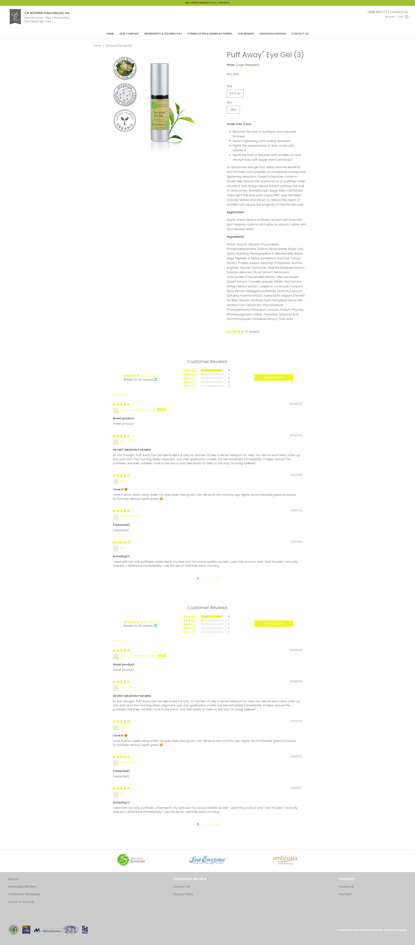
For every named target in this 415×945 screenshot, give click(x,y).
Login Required (247, 65)
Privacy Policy (183, 894)
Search (13, 879)
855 (233, 110)
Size (229, 86)
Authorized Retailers (22, 887)
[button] (236, 331)
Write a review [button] (273, 377)
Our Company (129, 34)
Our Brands (245, 34)
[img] (121, 404)
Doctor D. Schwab (21, 902)
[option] (160, 102)
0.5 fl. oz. (235, 93)
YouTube (345, 894)
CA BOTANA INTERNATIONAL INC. (365, 930)
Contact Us (399, 12)
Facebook (346, 887)
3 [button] (208, 578)
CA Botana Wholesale (24, 894)
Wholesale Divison (273, 34)
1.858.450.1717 (377, 12)
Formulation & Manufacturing (210, 34)
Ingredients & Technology (163, 34)
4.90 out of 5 (150, 375)
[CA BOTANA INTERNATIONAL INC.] (43, 16)
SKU (229, 103)
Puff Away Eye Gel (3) (118, 45)
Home (110, 34)
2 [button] (203, 578)
